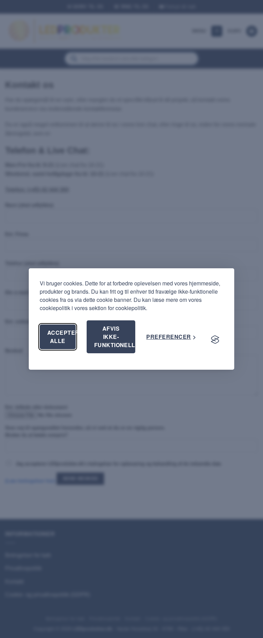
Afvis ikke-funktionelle (115, 336)
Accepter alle (61, 337)
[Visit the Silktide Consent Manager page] (215, 339)
